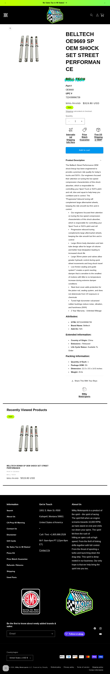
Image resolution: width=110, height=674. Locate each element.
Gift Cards (11, 541)
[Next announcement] (105, 3)
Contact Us (12, 529)
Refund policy (56, 667)
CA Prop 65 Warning (16, 523)
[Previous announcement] (5, 3)
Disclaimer (11, 535)
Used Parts (12, 577)
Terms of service (83, 667)
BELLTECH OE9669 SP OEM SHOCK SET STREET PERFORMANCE (27, 467)
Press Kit (11, 553)
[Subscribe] (52, 634)
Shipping (69, 111)
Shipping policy (97, 667)
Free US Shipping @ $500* (98, 137)
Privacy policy (69, 667)
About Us (11, 516)
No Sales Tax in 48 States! (18, 547)
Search (10, 510)
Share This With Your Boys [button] (86, 381)
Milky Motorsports (22, 667)
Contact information (96, 670)
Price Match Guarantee (84, 137)
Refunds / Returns (15, 565)
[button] (6, 15)
